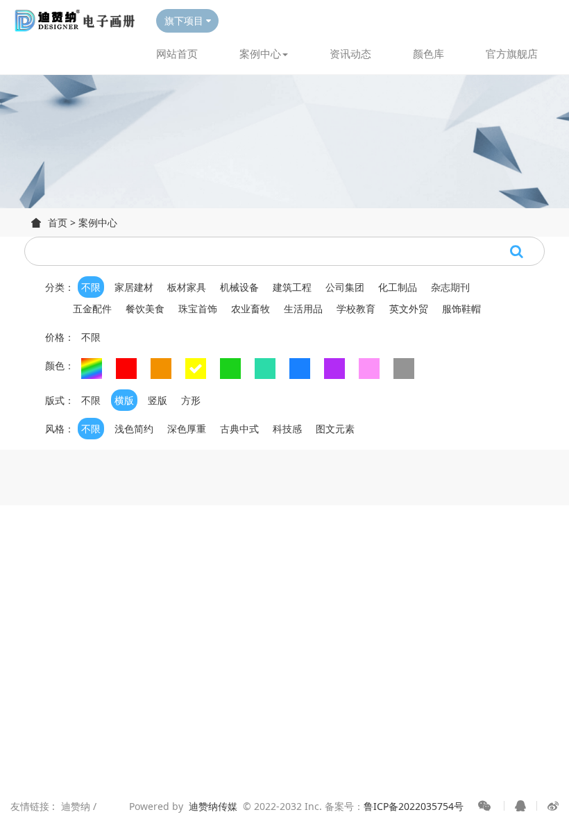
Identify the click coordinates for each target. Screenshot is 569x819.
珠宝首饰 (197, 308)
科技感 (287, 428)
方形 (191, 400)
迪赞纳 (77, 806)
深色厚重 (186, 428)
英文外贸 (408, 308)
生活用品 (303, 308)
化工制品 (397, 287)
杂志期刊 (450, 287)
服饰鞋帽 (461, 308)
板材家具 (186, 287)
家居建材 (133, 287)
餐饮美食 (145, 308)
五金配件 (92, 308)
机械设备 (239, 287)
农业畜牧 (250, 308)
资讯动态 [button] (350, 53)
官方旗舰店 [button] (512, 53)
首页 (57, 222)
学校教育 (356, 308)
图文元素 (335, 428)
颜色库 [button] (428, 53)
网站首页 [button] (177, 53)
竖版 (157, 400)
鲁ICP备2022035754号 (414, 806)
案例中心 (97, 222)
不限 (91, 287)
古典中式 (239, 428)
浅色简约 (133, 428)
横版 (124, 400)
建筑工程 (292, 287)
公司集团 (344, 287)
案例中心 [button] (260, 53)
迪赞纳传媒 (213, 806)
